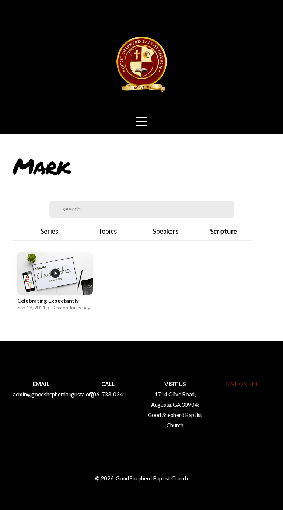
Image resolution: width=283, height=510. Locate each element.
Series (49, 231)
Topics (107, 231)
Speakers (165, 231)
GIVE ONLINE (242, 384)
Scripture (223, 231)
